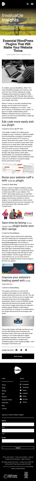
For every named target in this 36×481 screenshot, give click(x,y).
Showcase (5, 402)
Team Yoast (13, 184)
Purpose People (7, 399)
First (3, 427)
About (4, 385)
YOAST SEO (12, 181)
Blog (3, 405)
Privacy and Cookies (8, 457)
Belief (3, 388)
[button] (27, 3)
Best (3, 394)
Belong (4, 391)
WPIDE (4, 125)
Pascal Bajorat (14, 233)
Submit (18, 448)
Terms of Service (21, 468)
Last (3, 433)
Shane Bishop (14, 287)
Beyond (4, 396)
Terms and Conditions (21, 457)
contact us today (24, 341)
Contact (4, 408)
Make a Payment (26, 459)
